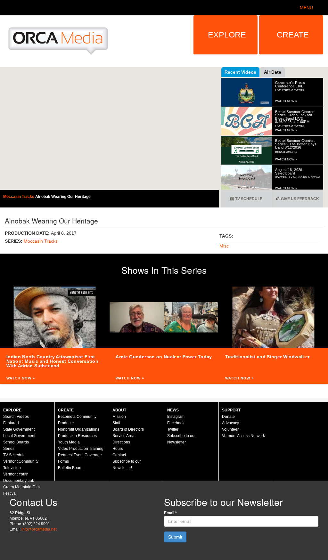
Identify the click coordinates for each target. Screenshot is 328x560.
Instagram (175, 416)
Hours (117, 448)
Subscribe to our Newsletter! (126, 464)
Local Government (19, 436)
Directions (121, 442)
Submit (175, 537)
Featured (11, 423)
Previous (6, 335)
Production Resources (77, 436)
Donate (228, 416)
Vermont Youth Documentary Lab (18, 477)
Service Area (123, 436)
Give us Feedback (299, 199)
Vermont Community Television (20, 464)
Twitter (172, 429)
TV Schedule (248, 199)
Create (293, 34)
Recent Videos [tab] (240, 72)
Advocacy (230, 423)
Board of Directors (128, 429)
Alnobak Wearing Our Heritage (63, 196)
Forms (63, 461)
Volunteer (230, 429)
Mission (119, 416)
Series (8, 448)
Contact (119, 455)
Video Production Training (80, 448)
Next (321, 335)
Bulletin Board (70, 468)
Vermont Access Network (243, 436)
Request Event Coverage (80, 455)
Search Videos (16, 416)
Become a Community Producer (77, 419)
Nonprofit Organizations (78, 429)
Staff (116, 423)
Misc (224, 245)
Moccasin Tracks (19, 196)
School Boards (16, 442)
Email (170, 513)
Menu (306, 7)
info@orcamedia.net (39, 529)
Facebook (175, 423)
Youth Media (69, 442)
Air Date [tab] (272, 72)
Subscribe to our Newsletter (181, 439)
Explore (227, 34)
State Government (19, 429)
